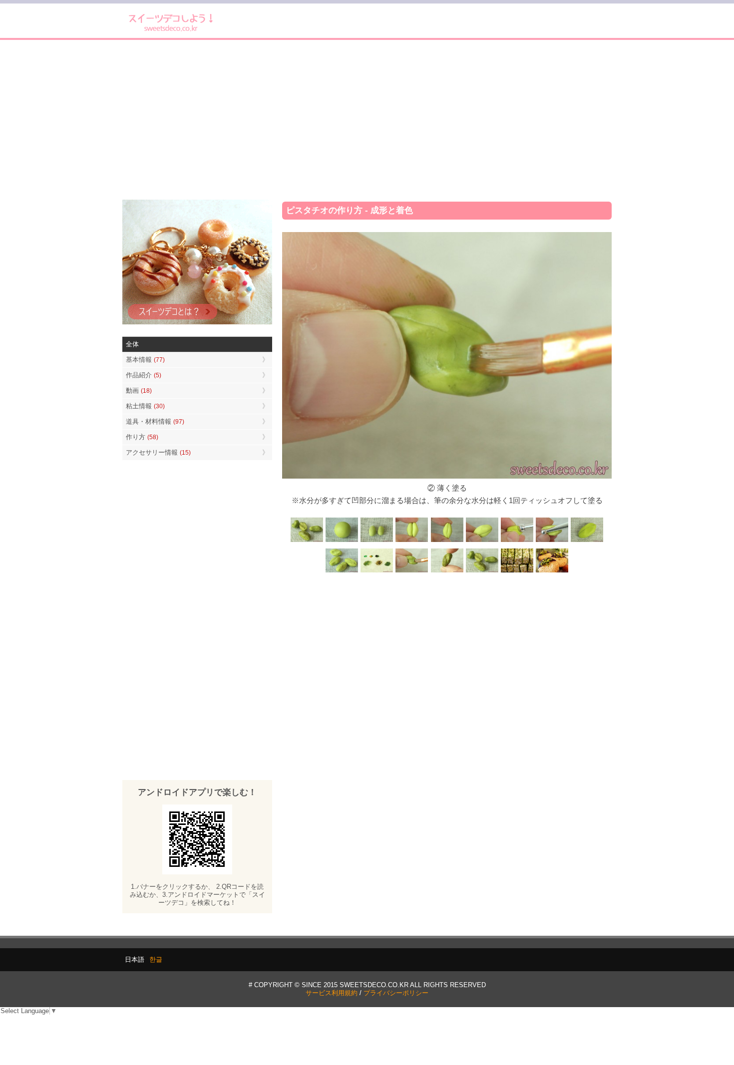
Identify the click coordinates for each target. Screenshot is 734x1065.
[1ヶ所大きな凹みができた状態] (586, 540)
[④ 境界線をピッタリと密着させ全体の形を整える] (446, 540)
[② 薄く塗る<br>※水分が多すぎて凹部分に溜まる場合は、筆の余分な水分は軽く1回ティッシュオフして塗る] (411, 571)
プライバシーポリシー (396, 993)
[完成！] (481, 571)
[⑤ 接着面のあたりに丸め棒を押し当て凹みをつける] (516, 540)
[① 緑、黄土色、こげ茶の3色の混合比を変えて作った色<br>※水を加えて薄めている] (377, 571)
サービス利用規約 (332, 993)
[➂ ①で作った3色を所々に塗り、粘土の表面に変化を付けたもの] (446, 571)
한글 (155, 959)
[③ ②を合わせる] (411, 540)
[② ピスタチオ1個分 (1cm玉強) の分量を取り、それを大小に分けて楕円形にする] (377, 540)
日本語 (134, 959)
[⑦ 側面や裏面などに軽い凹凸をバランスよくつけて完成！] (342, 571)
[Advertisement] (367, 120)
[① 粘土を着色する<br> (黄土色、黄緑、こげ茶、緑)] (342, 540)
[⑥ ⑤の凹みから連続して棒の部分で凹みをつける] (551, 540)
